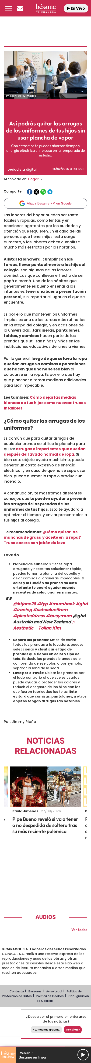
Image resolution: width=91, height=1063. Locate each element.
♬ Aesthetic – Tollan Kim (44, 625)
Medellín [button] (25, 1053)
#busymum (59, 616)
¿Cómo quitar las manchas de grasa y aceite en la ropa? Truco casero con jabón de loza (42, 537)
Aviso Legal (54, 991)
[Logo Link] (45, 8)
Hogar (33, 179)
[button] (8, 8)
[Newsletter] (20, 8)
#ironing (22, 610)
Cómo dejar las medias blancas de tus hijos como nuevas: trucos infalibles (45, 403)
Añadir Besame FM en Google (49, 203)
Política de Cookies (50, 996)
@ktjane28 (24, 604)
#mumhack (62, 604)
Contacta (17, 991)
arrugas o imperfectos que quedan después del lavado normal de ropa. (45, 451)
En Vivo (77, 8)
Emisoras (35, 991)
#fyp (42, 604)
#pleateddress (29, 616)
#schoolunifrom (50, 610)
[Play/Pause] (83, 1054)
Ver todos (79, 929)
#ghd (82, 604)
